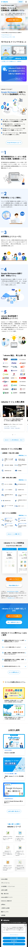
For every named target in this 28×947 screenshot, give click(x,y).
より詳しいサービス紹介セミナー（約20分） (12, 28)
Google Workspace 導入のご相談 (8, 36)
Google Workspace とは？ (13, 142)
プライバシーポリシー (14, 934)
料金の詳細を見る (13, 585)
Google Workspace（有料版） (13, 591)
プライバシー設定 (14, 938)
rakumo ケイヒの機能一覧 (13, 534)
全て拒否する (14, 941)
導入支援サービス (11, 597)
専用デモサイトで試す (14, 25)
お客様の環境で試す (13, 20)
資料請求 (21, 1)
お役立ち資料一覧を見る (13, 811)
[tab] (12, 434)
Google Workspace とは (6, 34)
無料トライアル (13, 579)
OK (14, 944)
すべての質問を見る (13, 672)
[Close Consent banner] (26, 925)
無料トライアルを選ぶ (13, 616)
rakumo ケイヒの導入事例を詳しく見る (13, 439)
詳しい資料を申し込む (13, 622)
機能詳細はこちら (23, 455)
